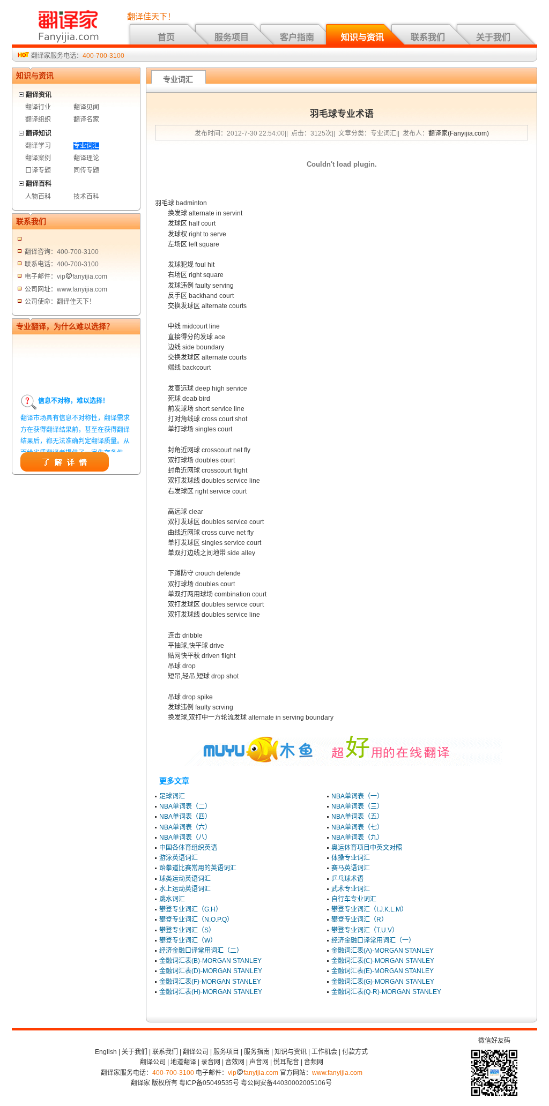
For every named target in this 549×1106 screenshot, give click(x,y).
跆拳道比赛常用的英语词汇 (197, 868)
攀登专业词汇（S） (187, 930)
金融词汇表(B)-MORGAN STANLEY (210, 961)
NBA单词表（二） (185, 806)
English (106, 1052)
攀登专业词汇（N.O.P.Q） (196, 919)
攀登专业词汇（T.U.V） (364, 930)
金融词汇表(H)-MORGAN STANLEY (210, 992)
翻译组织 (38, 119)
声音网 (259, 1062)
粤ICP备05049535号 (209, 1083)
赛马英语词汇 (350, 868)
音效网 (234, 1062)
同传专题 (86, 170)
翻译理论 (86, 158)
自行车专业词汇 (353, 899)
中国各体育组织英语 (188, 847)
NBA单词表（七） (357, 827)
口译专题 (38, 170)
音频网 (313, 1062)
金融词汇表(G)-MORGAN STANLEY (382, 981)
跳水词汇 (172, 899)
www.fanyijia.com (337, 1073)
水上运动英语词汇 (185, 889)
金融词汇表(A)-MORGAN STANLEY (382, 950)
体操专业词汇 (350, 858)
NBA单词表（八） (185, 837)
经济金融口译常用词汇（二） (201, 950)
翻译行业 (38, 107)
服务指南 (257, 1052)
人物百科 (38, 196)
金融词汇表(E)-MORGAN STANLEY (382, 971)
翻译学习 (38, 146)
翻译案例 (38, 158)
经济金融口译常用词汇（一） (373, 940)
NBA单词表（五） (357, 816)
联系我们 (428, 37)
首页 (166, 37)
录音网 (210, 1062)
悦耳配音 (286, 1062)
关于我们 (493, 37)
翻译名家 (86, 119)
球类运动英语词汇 (185, 879)
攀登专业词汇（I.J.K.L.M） (369, 909)
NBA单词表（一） (357, 796)
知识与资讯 (362, 37)
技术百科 (86, 196)
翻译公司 (196, 1052)
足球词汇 (172, 796)
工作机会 (324, 1052)
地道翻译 (183, 1062)
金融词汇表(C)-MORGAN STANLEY (382, 961)
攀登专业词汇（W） (188, 940)
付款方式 (355, 1052)
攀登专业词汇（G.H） (190, 909)
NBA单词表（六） (185, 827)
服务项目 (231, 37)
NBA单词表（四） (185, 816)
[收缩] (22, 93)
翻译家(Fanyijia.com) (458, 133)
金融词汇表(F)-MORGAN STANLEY (210, 981)
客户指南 (297, 37)
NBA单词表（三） (357, 806)
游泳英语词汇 (178, 858)
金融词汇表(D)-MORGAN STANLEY (210, 971)
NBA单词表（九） (357, 837)
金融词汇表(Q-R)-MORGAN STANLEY (386, 992)
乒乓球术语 (347, 879)
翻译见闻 (86, 107)
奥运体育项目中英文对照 (366, 847)
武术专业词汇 (350, 889)
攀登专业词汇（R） (359, 919)
